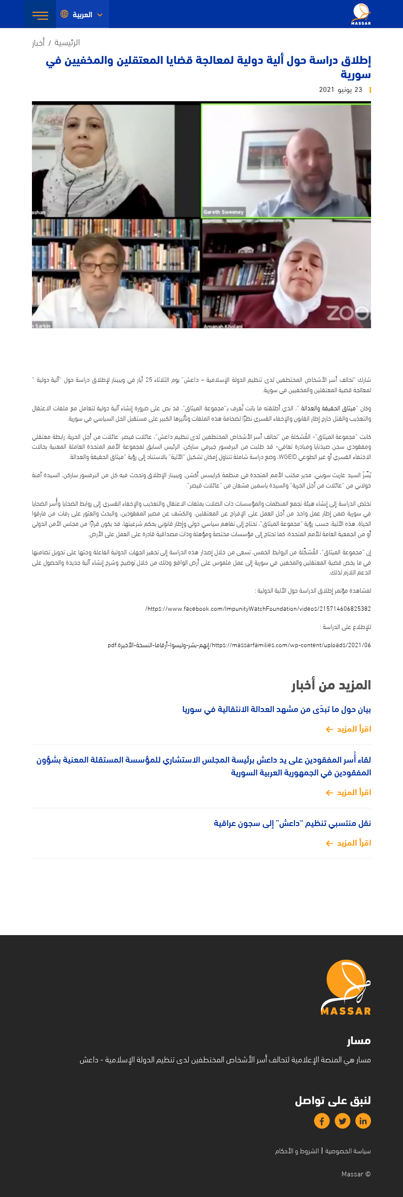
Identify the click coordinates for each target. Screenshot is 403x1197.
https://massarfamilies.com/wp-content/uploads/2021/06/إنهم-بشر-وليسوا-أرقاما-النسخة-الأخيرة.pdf (239, 644)
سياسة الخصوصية (348, 1150)
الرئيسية (67, 41)
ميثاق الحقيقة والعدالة (328, 407)
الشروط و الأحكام (297, 1150)
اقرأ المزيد (354, 727)
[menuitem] (82, 14)
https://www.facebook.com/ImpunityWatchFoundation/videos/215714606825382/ (258, 608)
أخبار (38, 41)
